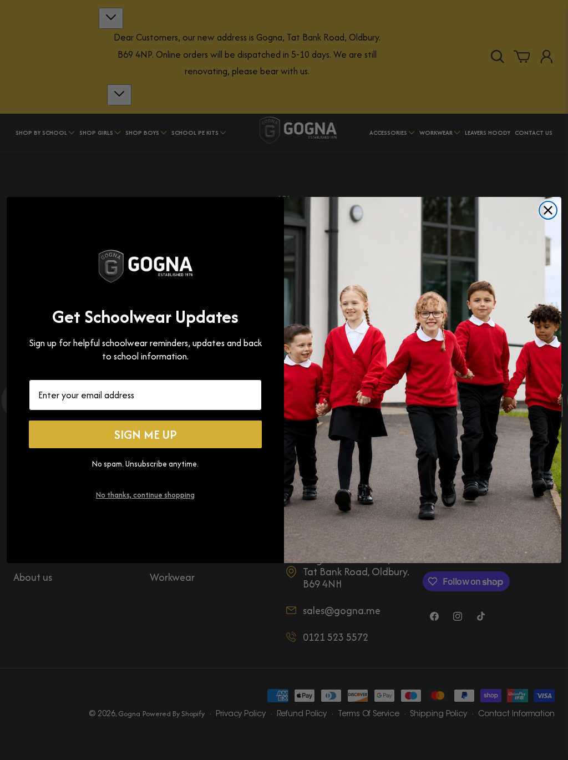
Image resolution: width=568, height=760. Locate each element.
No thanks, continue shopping (145, 494)
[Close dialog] (548, 210)
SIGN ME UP (145, 434)
